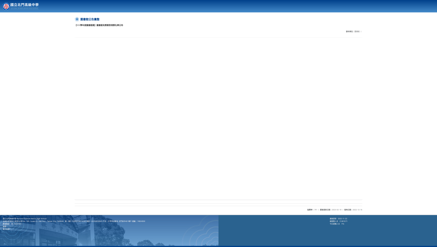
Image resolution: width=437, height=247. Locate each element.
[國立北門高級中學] (20, 6)
